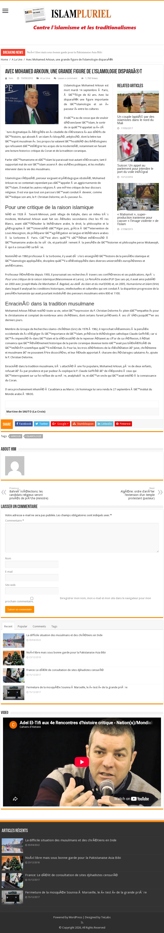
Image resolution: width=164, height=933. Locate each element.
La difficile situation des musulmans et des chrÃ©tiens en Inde (64, 635)
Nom (8, 558)
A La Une (17, 59)
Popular (22, 626)
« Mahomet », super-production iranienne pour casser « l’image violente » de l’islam (137, 219)
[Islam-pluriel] (82, 22)
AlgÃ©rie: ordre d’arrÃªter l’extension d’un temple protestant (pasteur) (138, 493)
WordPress (75, 917)
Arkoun (16, 436)
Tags (54, 626)
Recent (8, 626)
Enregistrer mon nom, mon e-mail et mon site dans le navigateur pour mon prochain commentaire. (78, 600)
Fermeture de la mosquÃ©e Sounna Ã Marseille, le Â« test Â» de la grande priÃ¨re (76, 687)
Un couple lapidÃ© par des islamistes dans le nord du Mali (135, 120)
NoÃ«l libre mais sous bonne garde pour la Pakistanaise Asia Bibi (66, 652)
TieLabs (106, 917)
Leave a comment (67, 78)
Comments (39, 626)
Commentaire (14, 520)
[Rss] (82, 922)
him (11, 78)
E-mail (9, 571)
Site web (10, 585)
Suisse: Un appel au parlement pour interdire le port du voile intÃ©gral (135, 169)
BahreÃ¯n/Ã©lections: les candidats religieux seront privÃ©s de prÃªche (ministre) (28, 493)
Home (4, 59)
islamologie (33, 436)
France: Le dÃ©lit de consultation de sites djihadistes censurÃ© (64, 52)
